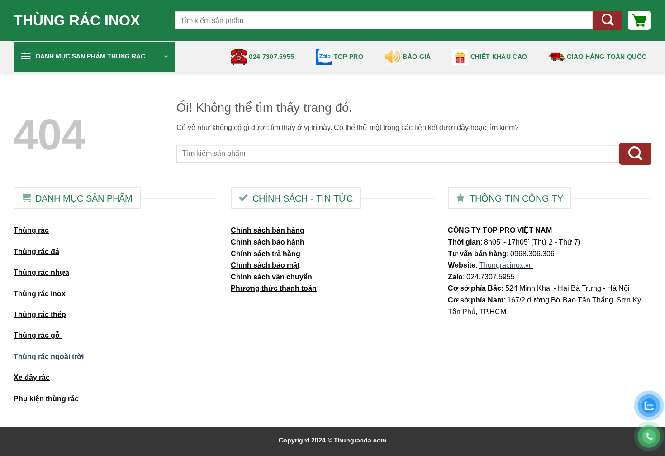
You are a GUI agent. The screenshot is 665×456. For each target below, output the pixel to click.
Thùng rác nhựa (41, 272)
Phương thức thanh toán (274, 288)
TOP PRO (348, 56)
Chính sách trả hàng (265, 254)
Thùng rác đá (36, 251)
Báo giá (417, 56)
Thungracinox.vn (506, 265)
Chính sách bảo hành (267, 242)
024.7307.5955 (271, 56)
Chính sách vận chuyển (271, 277)
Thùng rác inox (77, 20)
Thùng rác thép (40, 314)
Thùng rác (31, 230)
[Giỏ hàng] (639, 20)
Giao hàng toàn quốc (606, 56)
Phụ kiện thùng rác (46, 399)
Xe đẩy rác (32, 377)
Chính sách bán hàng (267, 230)
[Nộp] (607, 20)
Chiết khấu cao (498, 56)
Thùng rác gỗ (38, 335)
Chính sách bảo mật (265, 265)
